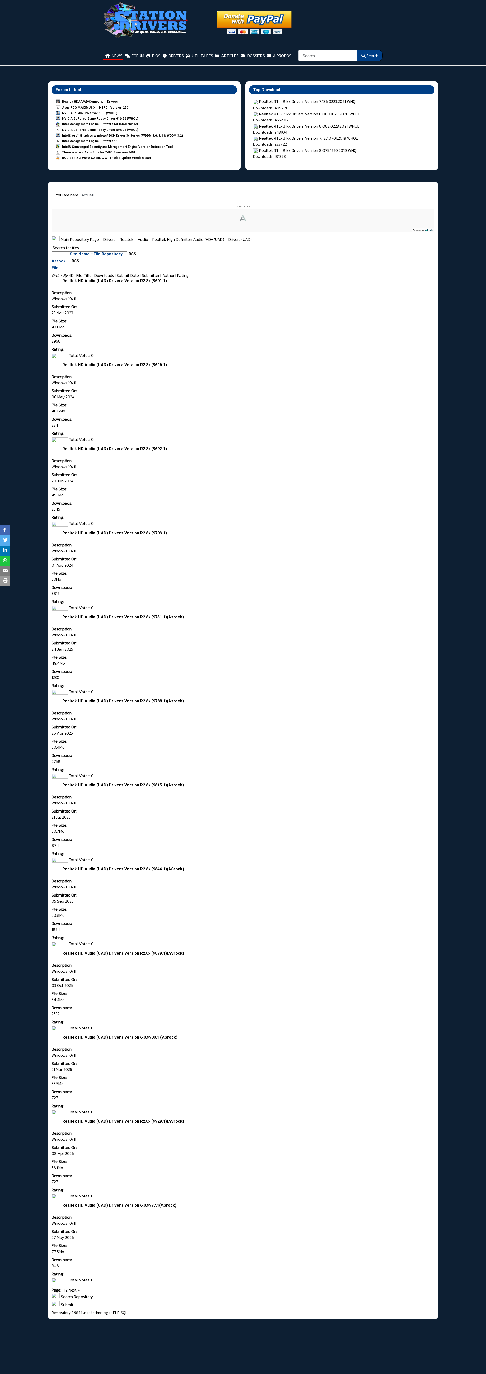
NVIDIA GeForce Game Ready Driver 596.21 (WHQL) (100, 130)
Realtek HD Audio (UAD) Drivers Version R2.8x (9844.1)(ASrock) (123, 869)
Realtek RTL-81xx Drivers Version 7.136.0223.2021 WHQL (308, 101)
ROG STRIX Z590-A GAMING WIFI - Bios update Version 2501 (106, 158)
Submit (66, 1305)
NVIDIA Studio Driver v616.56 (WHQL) (89, 113)
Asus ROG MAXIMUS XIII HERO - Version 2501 (96, 107)
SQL (124, 1312)
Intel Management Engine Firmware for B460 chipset (100, 124)
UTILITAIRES (202, 56)
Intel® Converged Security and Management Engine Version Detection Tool (117, 147)
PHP (116, 1312)
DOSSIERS (256, 56)
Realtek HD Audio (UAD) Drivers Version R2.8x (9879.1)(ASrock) (123, 953)
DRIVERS (176, 56)
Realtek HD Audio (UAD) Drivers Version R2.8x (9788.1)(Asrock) (123, 701)
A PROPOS (282, 56)
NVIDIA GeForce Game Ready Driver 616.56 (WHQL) (100, 118)
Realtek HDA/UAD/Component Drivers (90, 101)
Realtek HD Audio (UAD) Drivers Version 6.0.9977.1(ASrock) (119, 1205)
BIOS (156, 56)
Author (168, 275)
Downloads (104, 275)
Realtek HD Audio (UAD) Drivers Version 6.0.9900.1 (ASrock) (119, 1037)
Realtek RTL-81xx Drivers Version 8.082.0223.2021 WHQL (309, 126)
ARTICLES (230, 56)
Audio (143, 239)
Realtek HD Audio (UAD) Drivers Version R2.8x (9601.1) (114, 280)
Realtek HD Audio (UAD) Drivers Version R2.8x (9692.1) (114, 448)
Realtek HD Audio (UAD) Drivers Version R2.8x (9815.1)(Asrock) (123, 785)
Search (372, 56)
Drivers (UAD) (240, 239)
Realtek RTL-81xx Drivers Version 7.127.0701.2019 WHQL (308, 138)
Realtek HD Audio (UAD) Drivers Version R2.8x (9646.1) (114, 364)
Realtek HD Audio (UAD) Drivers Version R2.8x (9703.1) (114, 533)
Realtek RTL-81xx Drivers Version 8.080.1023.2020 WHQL (309, 114)
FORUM (138, 56)
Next (73, 1290)
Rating (182, 275)
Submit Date (128, 275)
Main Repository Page (79, 239)
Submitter (150, 275)
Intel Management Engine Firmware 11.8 (91, 141)
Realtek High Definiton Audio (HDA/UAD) (188, 239)
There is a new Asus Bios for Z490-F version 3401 (98, 152)
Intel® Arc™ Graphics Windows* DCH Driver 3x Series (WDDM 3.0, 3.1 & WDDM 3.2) (122, 135)
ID (72, 275)
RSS (132, 254)
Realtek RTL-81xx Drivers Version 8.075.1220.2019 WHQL (309, 150)
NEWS (117, 56)
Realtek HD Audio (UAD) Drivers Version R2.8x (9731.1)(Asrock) (123, 617)
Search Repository (76, 1297)
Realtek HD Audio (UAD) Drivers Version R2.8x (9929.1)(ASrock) (123, 1121)
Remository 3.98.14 (67, 1312)
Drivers (109, 239)
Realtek (127, 239)
